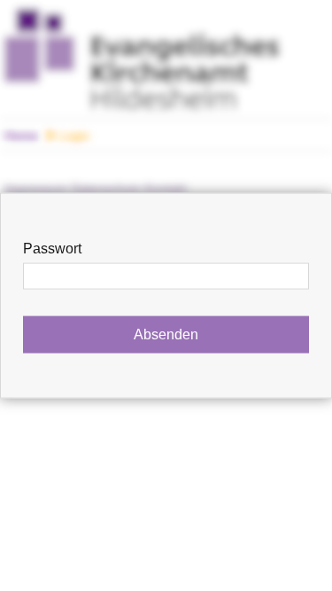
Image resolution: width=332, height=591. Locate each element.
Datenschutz (106, 189)
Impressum (35, 189)
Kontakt (165, 189)
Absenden (166, 334)
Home (21, 135)
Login (72, 135)
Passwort (52, 247)
